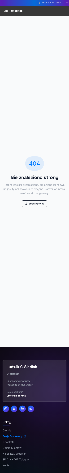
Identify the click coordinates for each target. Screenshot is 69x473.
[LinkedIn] (22, 409)
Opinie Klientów (12, 447)
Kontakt (7, 465)
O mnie (7, 430)
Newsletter (9, 442)
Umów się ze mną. (16, 395)
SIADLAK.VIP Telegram (16, 459)
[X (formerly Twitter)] (14, 409)
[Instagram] (6, 409)
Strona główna (36, 203)
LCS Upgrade (13, 11)
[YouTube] (31, 409)
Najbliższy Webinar (14, 453)
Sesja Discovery (12, 436)
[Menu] (62, 11)
